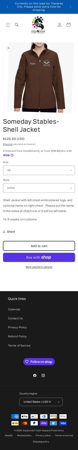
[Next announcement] (70, 6)
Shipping (7, 144)
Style (6, 180)
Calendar (14, 309)
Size (5, 162)
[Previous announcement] (7, 6)
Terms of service (64, 435)
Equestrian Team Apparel (36, 430)
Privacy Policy (17, 327)
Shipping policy (41, 441)
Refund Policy (17, 336)
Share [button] (11, 231)
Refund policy (24, 435)
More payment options (39, 267)
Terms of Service (19, 345)
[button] (8, 24)
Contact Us (15, 318)
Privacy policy (43, 435)
